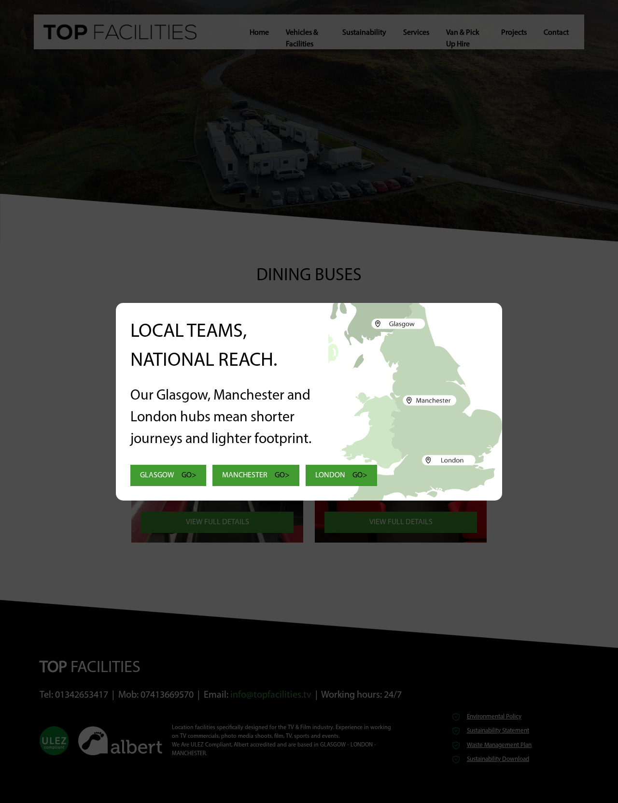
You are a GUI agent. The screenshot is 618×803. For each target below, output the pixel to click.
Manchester (256, 475)
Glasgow (168, 475)
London (341, 475)
